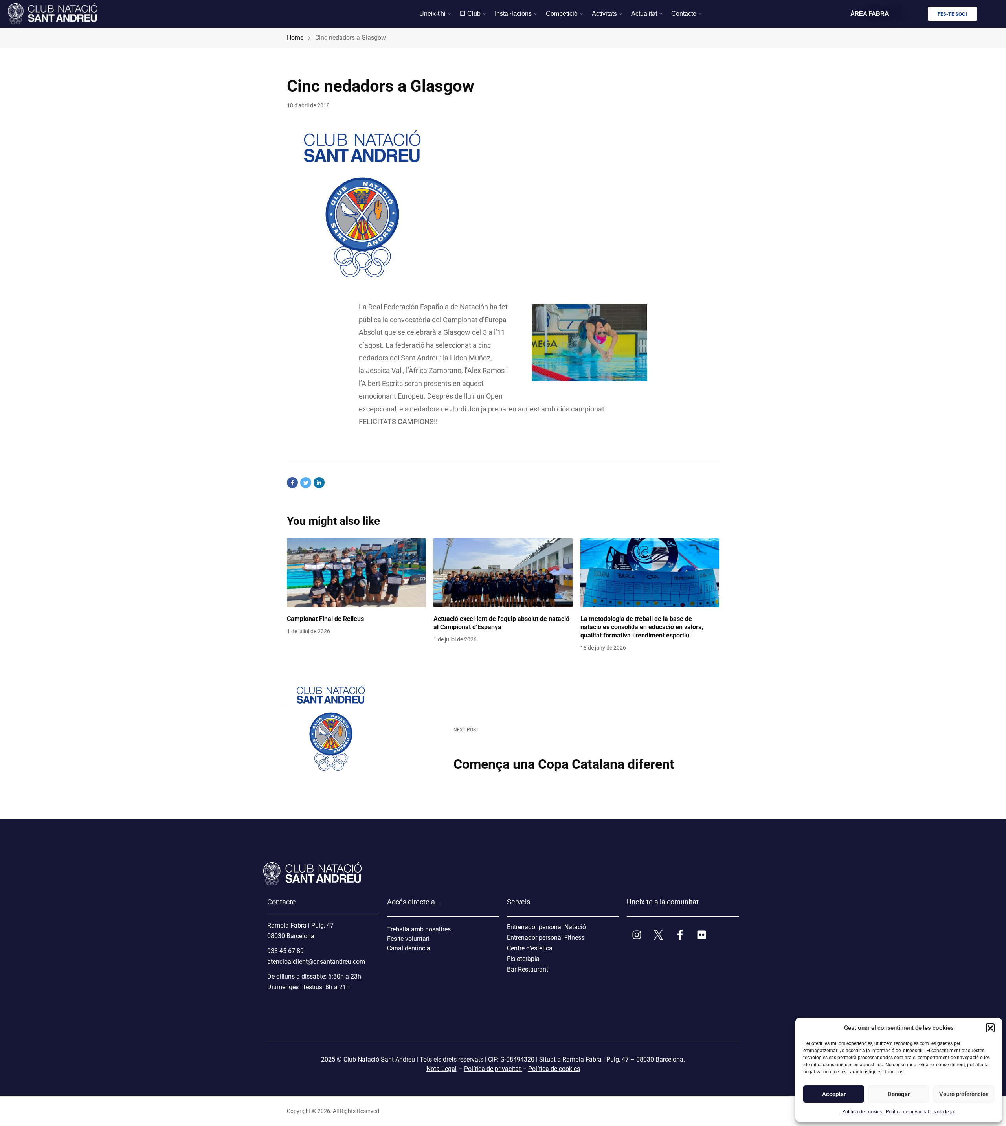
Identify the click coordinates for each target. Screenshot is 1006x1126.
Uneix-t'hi (432, 13)
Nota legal (944, 1112)
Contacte (683, 13)
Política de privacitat (907, 1112)
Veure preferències (963, 1094)
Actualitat (644, 13)
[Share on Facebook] (292, 482)
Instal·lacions (513, 13)
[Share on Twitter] (305, 482)
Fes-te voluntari (408, 938)
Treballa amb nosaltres (419, 929)
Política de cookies (862, 1112)
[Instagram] (636, 934)
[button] (990, 1028)
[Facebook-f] (680, 934)
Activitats (604, 13)
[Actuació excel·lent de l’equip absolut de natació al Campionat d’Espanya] (502, 573)
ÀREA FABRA (869, 13)
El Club (470, 13)
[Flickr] (701, 934)
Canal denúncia (408, 948)
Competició (562, 13)
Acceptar (834, 1094)
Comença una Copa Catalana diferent (563, 764)
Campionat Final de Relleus (325, 619)
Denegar (899, 1094)
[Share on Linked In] (319, 482)
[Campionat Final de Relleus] (356, 573)
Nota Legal (441, 1069)
